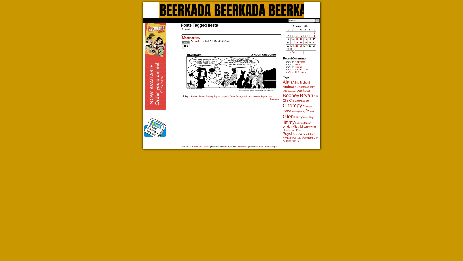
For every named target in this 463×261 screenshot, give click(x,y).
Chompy (292, 105)
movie (310, 127)
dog (303, 111)
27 (305, 46)
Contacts (183, 20)
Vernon (307, 138)
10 (292, 39)
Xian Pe (296, 141)
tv (300, 138)
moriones (247, 96)
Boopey (209, 96)
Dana (232, 96)
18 (297, 42)
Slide (297, 64)
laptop (307, 123)
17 (292, 42)
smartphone (309, 134)
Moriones (191, 37)
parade (256, 96)
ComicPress (242, 147)
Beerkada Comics (231, 10)
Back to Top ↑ (271, 147)
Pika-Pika (295, 130)
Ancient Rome (198, 96)
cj (304, 106)
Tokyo (296, 138)
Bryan (217, 96)
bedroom (292, 91)
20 (305, 42)
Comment (275, 99)
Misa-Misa (300, 126)
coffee (309, 106)
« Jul (292, 52)
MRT (316, 127)
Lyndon (197, 41)
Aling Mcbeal (301, 82)
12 (301, 39)
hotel (305, 118)
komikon (299, 123)
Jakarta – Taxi (301, 69)
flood (312, 112)
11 (297, 39)
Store (169, 20)
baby (312, 87)
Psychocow (266, 96)
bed (285, 90)
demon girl (296, 112)
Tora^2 (287, 72)
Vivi (315, 137)
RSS (261, 147)
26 (301, 46)
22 (314, 42)
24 (292, 46)
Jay (311, 117)
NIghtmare (300, 62)
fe (307, 111)
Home (148, 20)
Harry (298, 117)
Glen (288, 116)
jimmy (289, 122)
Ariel (296, 87)
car (316, 96)
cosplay (224, 96)
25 (297, 46)
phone (286, 130)
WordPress (227, 147)
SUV (285, 138)
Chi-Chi (288, 100)
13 (305, 39)
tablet (290, 138)
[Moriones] (231, 90)
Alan (287, 82)
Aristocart (304, 87)
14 (310, 39)
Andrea (288, 86)
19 (301, 42)
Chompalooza (302, 101)
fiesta (238, 96)
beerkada (303, 90)
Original (299, 67)
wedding (287, 141)
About (158, 20)
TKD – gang (301, 72)
